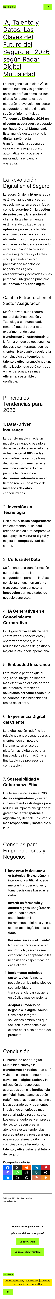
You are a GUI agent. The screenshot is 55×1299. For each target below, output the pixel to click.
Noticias (28, 1198)
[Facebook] (7, 1167)
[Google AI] (17, 1177)
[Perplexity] (36, 1172)
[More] (45, 1177)
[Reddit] (26, 1167)
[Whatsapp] (17, 1172)
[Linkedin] (36, 1167)
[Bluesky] (7, 1177)
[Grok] (26, 1177)
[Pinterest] (45, 1167)
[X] (17, 1167)
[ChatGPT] (26, 1172)
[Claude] (36, 1177)
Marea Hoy (37, 1284)
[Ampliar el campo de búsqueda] (47, 7)
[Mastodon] (7, 1172)
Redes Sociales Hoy (14, 1280)
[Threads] (45, 1172)
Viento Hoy (24, 1284)
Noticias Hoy (32, 1280)
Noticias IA (9, 6)
